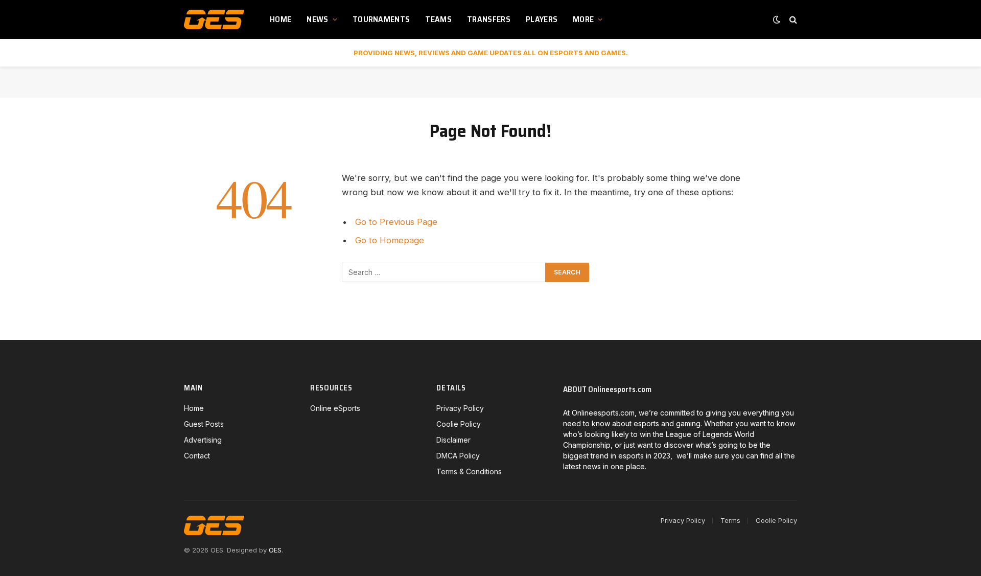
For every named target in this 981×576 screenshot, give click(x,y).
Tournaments (381, 19)
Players (541, 19)
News (317, 19)
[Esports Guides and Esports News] (214, 19)
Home (280, 19)
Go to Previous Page (396, 222)
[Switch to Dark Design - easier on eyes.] (776, 19)
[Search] (792, 19)
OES (275, 550)
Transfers (488, 19)
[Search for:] (444, 272)
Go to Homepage (389, 240)
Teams (438, 19)
